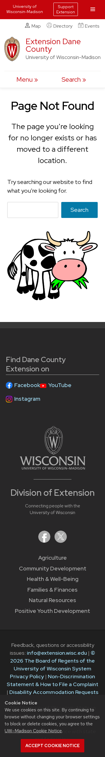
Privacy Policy (27, 676)
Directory (62, 26)
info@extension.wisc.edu (57, 652)
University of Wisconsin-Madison (24, 9)
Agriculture (52, 557)
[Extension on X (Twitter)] (61, 541)
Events (92, 26)
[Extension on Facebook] (45, 541)
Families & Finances (52, 589)
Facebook (27, 385)
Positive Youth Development (52, 611)
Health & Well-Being (52, 579)
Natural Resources (52, 600)
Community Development (52, 568)
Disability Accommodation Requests (53, 692)
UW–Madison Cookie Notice (33, 731)
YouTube (59, 385)
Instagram (27, 398)
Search (79, 210)
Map (36, 26)
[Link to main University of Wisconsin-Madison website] (52, 467)
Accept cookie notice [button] (52, 746)
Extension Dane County (53, 45)
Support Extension (65, 9)
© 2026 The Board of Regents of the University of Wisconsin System (52, 660)
